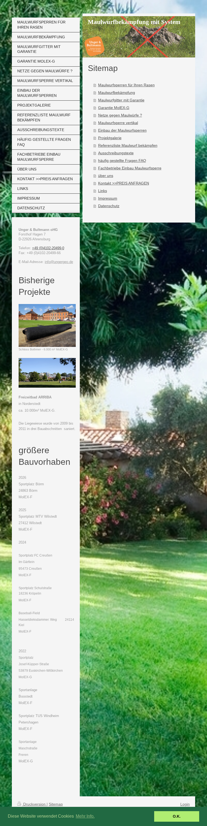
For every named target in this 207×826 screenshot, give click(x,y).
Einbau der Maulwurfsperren (122, 130)
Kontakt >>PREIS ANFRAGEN (123, 183)
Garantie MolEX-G (113, 107)
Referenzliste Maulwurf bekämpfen (127, 145)
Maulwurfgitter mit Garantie (121, 100)
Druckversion (34, 804)
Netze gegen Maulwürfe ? (120, 115)
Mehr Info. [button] (85, 816)
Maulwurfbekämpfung (116, 92)
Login (185, 804)
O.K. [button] (177, 816)
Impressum (107, 198)
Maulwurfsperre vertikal (118, 123)
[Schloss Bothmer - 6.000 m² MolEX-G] (47, 325)
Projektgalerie (110, 138)
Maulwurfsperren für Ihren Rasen (126, 85)
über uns (105, 175)
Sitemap (56, 804)
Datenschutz (108, 206)
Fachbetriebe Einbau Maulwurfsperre (129, 168)
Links (102, 191)
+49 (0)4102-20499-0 (48, 248)
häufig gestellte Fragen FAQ (122, 160)
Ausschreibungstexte (116, 153)
